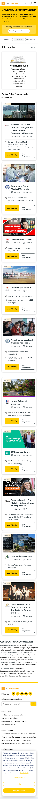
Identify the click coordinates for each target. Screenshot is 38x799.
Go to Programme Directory (18, 31)
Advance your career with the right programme (19, 734)
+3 (16, 354)
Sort (32, 47)
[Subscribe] (33, 704)
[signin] (30, 2)
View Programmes (26, 155)
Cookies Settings (19, 777)
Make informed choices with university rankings (19, 737)
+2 (9, 203)
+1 (12, 624)
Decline (19, 784)
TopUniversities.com (7, 645)
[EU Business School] (7, 453)
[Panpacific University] (7, 557)
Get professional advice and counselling (16, 744)
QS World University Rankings (11, 652)
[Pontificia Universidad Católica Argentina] (7, 341)
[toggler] (34, 2)
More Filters (30, 39)
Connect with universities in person (14, 721)
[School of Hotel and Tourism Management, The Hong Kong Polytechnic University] (7, 126)
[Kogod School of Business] (7, 402)
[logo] (10, 3)
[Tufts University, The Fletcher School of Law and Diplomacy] (7, 501)
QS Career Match (6, 669)
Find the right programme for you (14, 715)
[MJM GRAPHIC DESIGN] (7, 240)
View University (12, 155)
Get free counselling (9, 725)
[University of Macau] (7, 289)
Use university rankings (10, 718)
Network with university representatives (16, 740)
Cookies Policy (24, 773)
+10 (16, 251)
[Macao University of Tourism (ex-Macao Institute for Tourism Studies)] (7, 605)
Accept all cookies (19, 791)
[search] (26, 3)
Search (6, 39)
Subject (18, 39)
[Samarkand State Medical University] (7, 187)
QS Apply (12, 662)
